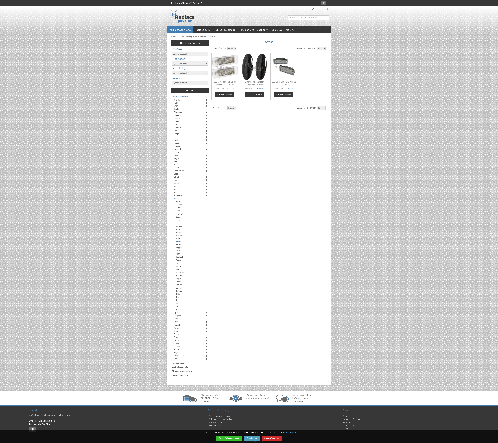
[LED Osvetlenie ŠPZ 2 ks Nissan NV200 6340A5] (225, 66)
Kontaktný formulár (352, 419)
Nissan (203, 37)
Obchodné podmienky (219, 416)
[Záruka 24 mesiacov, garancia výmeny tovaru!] (236, 401)
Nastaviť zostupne (239, 49)
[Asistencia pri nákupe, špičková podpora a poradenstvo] (282, 401)
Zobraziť (311, 49)
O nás (345, 416)
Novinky (347, 428)
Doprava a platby (217, 422)
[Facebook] (323, 3)
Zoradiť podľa (219, 48)
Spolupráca (348, 425)
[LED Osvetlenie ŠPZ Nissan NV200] (284, 66)
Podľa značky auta (188, 37)
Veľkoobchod (349, 422)
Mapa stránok (215, 425)
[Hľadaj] (326, 17)
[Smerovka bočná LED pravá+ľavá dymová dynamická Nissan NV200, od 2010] (254, 66)
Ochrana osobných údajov (221, 419)
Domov (174, 37)
